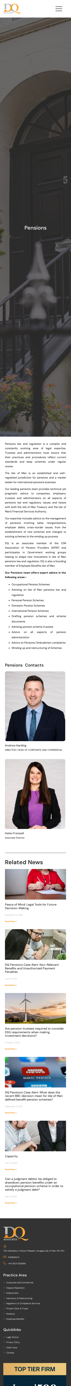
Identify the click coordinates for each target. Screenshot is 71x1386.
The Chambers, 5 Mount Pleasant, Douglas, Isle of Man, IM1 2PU (33, 1250)
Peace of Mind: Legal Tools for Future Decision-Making (30, 906)
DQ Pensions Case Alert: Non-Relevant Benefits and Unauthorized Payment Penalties (32, 968)
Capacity (11, 1156)
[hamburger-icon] (58, 9)
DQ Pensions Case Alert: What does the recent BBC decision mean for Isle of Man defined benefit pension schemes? (34, 1096)
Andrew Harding (15, 745)
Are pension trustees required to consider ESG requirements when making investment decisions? (34, 1032)
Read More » (11, 921)
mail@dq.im (13, 1257)
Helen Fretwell (14, 833)
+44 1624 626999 (17, 1263)
